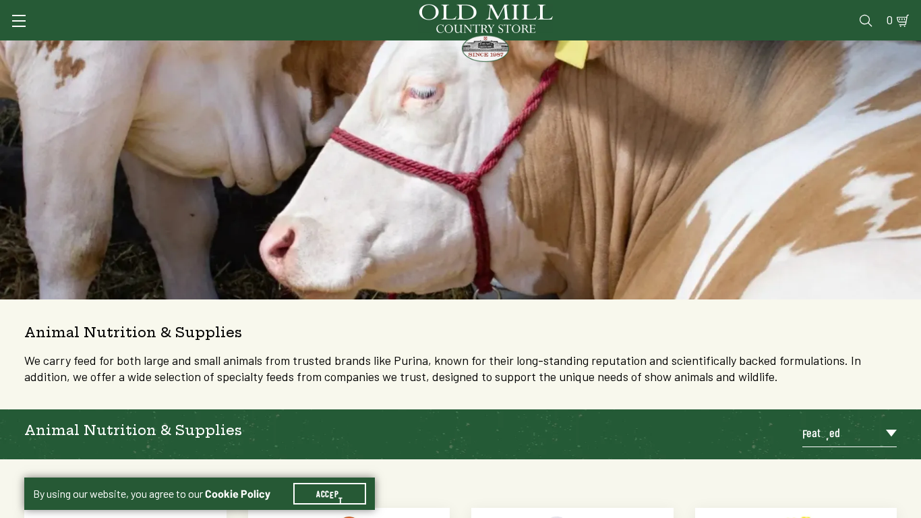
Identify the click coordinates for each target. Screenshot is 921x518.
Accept (329, 493)
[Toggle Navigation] (19, 21)
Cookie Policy (237, 494)
